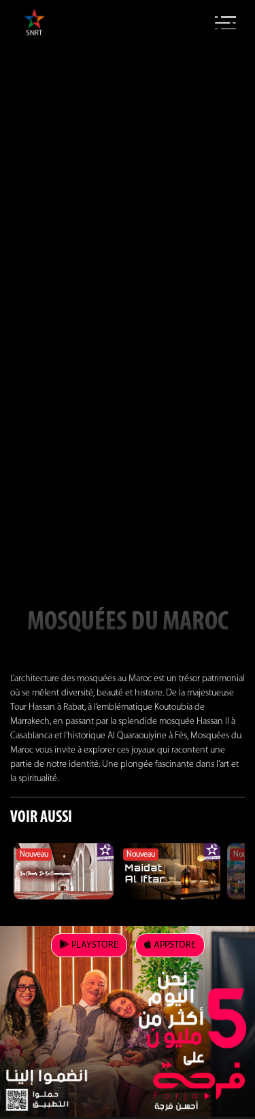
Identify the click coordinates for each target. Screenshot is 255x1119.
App (174, 945)
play (93, 945)
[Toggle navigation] (225, 23)
